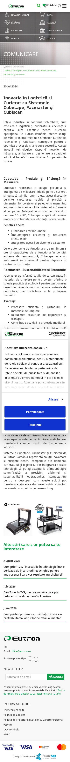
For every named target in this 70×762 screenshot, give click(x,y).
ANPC (7, 734)
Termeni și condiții (14, 710)
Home (9, 66)
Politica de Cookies (14, 715)
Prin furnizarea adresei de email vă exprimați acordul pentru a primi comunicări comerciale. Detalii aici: (35, 690)
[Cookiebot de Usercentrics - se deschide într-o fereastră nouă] (49, 334)
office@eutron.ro (21, 651)
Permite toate (35, 411)
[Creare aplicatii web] (46, 756)
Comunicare (18, 66)
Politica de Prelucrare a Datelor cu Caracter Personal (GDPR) (35, 692)
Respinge (35, 424)
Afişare (53, 399)
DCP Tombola (11, 729)
